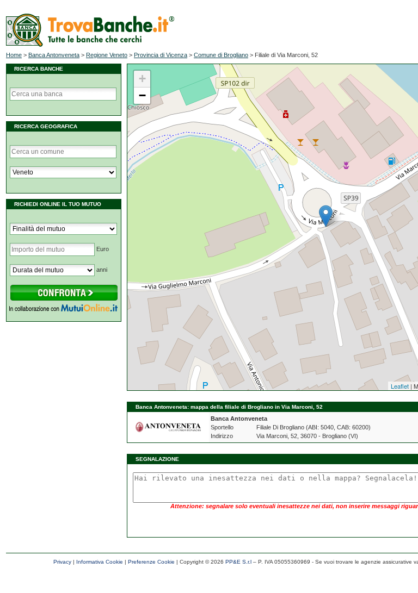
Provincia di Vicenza (160, 55)
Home (14, 55)
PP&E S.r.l (238, 562)
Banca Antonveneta (53, 55)
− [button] (142, 95)
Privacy (62, 562)
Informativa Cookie (99, 562)
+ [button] (142, 78)
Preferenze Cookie (151, 562)
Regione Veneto (106, 55)
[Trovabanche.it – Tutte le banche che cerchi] (90, 44)
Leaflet (400, 386)
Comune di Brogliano (221, 55)
